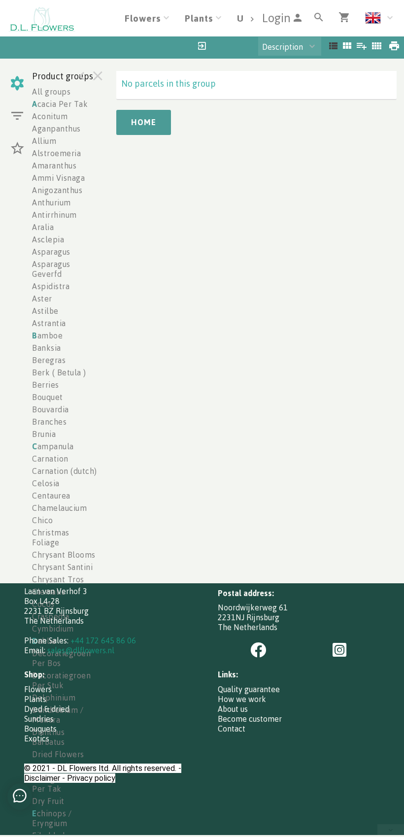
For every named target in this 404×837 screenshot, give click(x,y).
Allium (44, 141)
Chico (42, 520)
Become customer (250, 719)
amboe (47, 335)
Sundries (39, 719)
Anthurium (51, 202)
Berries (45, 385)
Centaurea (51, 496)
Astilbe (45, 311)
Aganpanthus (56, 129)
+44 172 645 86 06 (103, 640)
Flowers (38, 689)
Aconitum (49, 116)
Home (143, 122)
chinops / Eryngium (51, 818)
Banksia (46, 348)
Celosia (46, 483)
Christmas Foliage (50, 537)
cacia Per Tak (60, 104)
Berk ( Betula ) (59, 372)
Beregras (49, 360)
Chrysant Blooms (64, 555)
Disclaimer (42, 778)
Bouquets (40, 729)
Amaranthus (54, 165)
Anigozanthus (57, 190)
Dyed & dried (46, 709)
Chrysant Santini (62, 567)
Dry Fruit (48, 801)
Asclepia (48, 239)
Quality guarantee (249, 689)
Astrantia (49, 323)
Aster (42, 298)
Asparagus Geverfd (51, 269)
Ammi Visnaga (58, 178)
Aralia (43, 227)
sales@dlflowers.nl (80, 650)
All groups (51, 92)
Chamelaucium (59, 508)
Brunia (44, 434)
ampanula (53, 446)
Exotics (36, 738)
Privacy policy (91, 778)
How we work (242, 699)
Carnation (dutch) (64, 471)
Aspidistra (50, 286)
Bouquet (47, 397)
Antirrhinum (54, 215)
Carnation (50, 459)
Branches (49, 422)
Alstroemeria (56, 153)
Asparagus (51, 252)
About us (233, 709)
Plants (35, 699)
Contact (231, 729)
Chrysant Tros (58, 579)
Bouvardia (50, 409)
